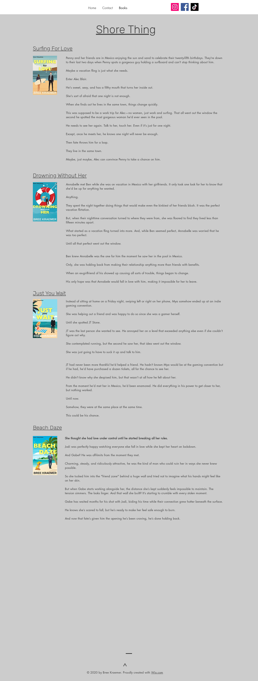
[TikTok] (195, 7)
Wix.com (157, 672)
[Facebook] (185, 7)
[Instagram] (175, 7)
